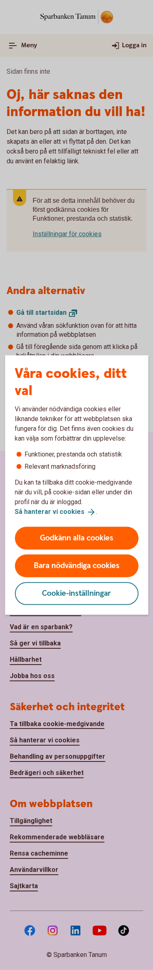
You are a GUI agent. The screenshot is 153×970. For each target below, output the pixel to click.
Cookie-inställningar (76, 593)
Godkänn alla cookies (76, 538)
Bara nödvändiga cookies (77, 565)
